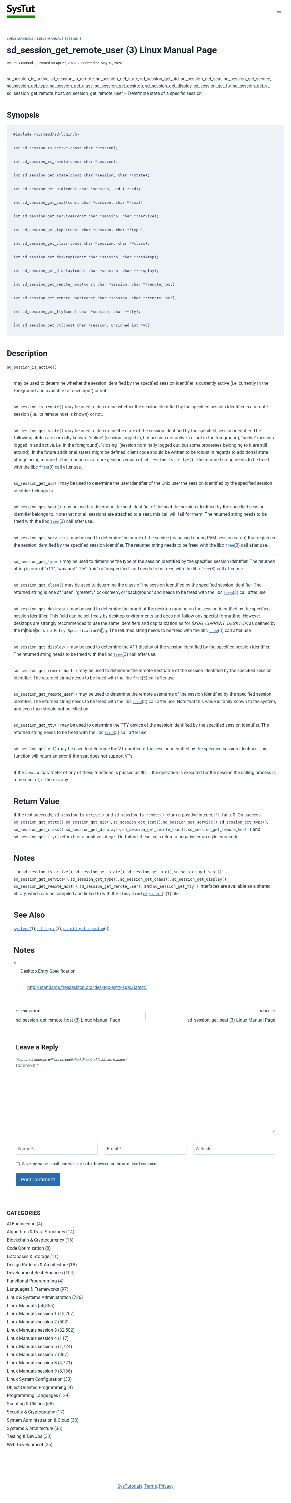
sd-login (46, 928)
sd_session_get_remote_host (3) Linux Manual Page (68, 1016)
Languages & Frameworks (33, 1289)
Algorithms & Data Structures (36, 1231)
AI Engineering (21, 1223)
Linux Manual (22, 63)
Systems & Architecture (30, 1428)
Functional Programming (32, 1281)
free (43, 467)
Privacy (166, 1486)
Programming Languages (32, 1395)
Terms (150, 1486)
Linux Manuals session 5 (32, 1346)
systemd (22, 928)
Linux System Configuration (35, 1379)
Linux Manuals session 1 (32, 1313)
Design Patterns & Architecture (37, 1264)
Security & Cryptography (31, 1412)
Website (203, 1148)
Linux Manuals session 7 (32, 1354)
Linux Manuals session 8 (32, 1362)
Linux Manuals (20, 39)
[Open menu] (279, 11)
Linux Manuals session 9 (32, 1371)
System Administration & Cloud (38, 1420)
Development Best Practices (35, 1272)
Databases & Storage (28, 1256)
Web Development (25, 1444)
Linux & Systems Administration (39, 1297)
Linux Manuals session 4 (32, 1338)
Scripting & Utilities (26, 1403)
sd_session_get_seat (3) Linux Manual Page (231, 1016)
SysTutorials (129, 1486)
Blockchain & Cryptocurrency (35, 1240)
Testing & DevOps (24, 1436)
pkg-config (154, 893)
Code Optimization (25, 1248)
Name (25, 1148)
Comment (27, 1065)
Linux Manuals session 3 (59, 39)
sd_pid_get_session (83, 928)
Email (114, 1148)
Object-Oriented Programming (36, 1387)
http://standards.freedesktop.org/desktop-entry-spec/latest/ (87, 987)
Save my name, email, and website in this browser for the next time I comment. (90, 1163)
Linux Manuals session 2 (32, 1322)
